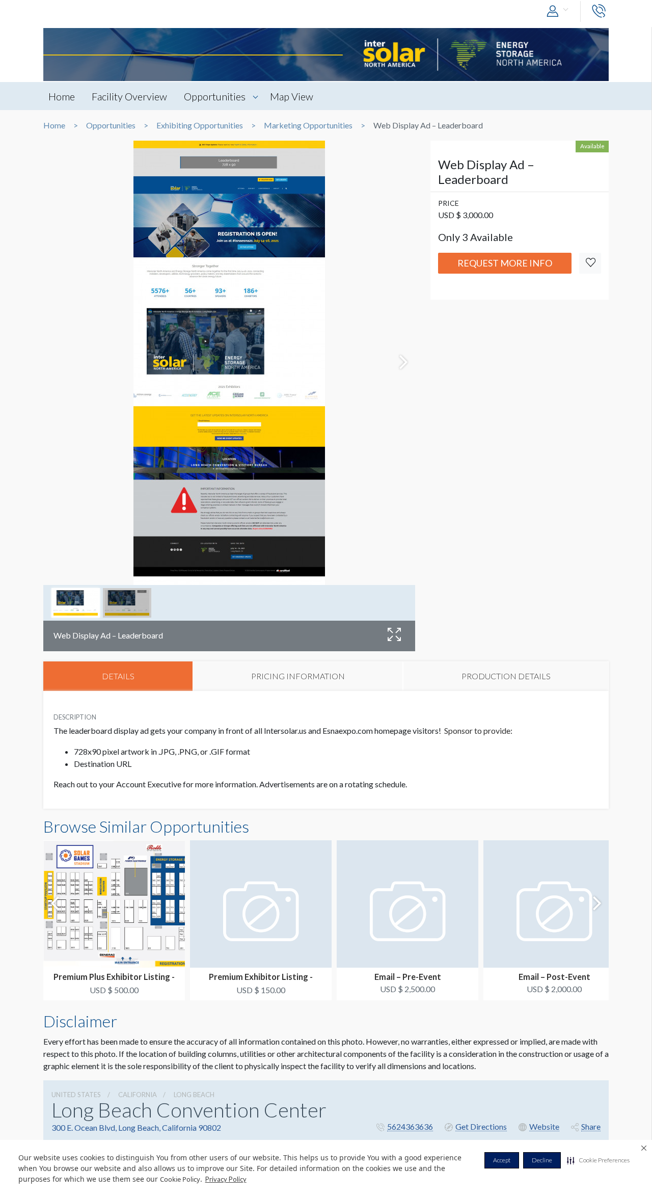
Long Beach (194, 1094)
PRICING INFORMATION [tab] (298, 676)
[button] (598, 1160)
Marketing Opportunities (308, 125)
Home (61, 96)
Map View (291, 96)
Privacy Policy (226, 1179)
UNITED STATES (76, 1094)
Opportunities (215, 96)
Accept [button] (501, 1160)
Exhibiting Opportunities (199, 125)
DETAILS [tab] (118, 676)
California (137, 1094)
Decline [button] (542, 1160)
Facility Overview (129, 96)
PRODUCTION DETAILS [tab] (506, 676)
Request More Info (504, 263)
